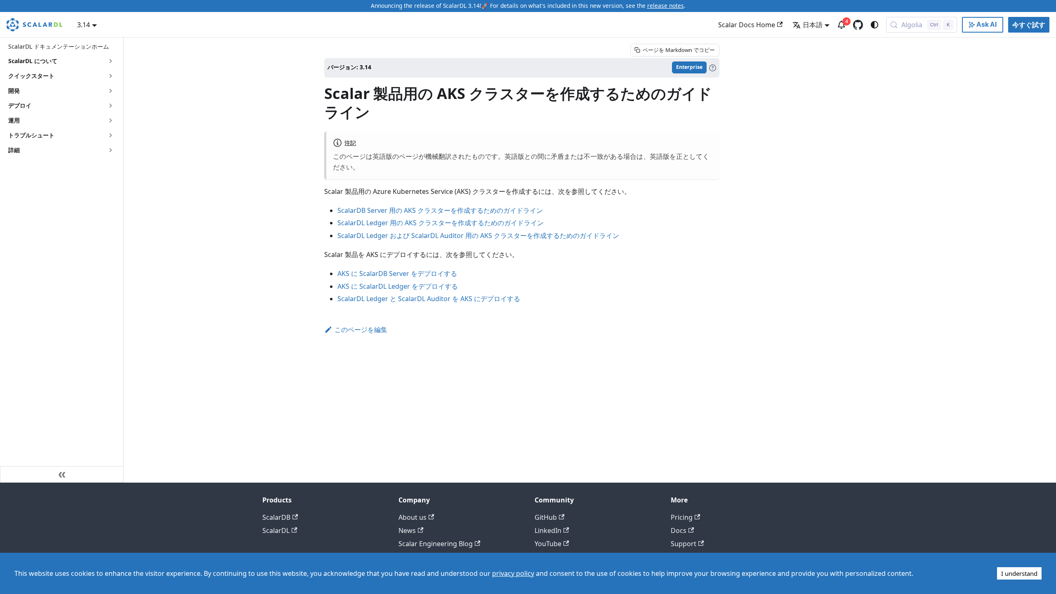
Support (683, 543)
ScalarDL (276, 530)
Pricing (682, 517)
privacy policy (513, 573)
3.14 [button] (83, 24)
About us (412, 517)
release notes (665, 5)
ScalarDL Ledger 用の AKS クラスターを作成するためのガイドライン (440, 222)
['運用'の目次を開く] (110, 120)
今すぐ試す (1028, 24)
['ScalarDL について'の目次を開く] (110, 61)
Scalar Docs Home (746, 24)
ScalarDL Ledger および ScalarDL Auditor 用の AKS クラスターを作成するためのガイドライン (478, 235)
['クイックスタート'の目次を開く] (110, 75)
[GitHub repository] (858, 24)
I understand (1019, 573)
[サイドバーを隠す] (62, 474)
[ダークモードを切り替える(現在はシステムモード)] (874, 24)
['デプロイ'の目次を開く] (110, 105)
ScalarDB (276, 517)
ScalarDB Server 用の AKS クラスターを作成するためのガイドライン (440, 210)
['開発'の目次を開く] (110, 90)
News (407, 530)
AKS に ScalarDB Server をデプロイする (397, 273)
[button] (61, 135)
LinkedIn (548, 530)
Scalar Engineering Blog (435, 543)
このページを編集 (361, 329)
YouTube (548, 543)
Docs (678, 530)
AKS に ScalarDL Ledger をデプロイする (397, 286)
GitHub (546, 517)
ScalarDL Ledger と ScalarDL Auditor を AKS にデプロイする (428, 298)
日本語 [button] (813, 24)
